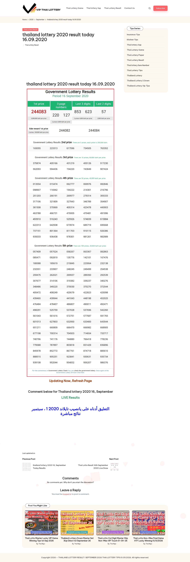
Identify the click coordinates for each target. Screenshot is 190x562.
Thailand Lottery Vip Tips (138, 86)
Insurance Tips (133, 34)
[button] (160, 8)
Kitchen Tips (132, 40)
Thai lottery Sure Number (138, 65)
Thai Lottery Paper (135, 55)
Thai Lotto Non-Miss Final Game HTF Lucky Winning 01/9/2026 (148, 539)
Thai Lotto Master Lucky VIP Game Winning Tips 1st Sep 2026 (41, 539)
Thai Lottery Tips (134, 70)
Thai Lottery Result (30, 30)
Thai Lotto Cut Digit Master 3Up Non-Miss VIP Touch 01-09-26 (113, 539)
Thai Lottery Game (135, 50)
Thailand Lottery (134, 75)
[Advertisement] (70, 64)
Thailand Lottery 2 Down (138, 80)
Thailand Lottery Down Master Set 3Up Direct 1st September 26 (77, 539)
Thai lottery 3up (134, 45)
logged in (67, 494)
